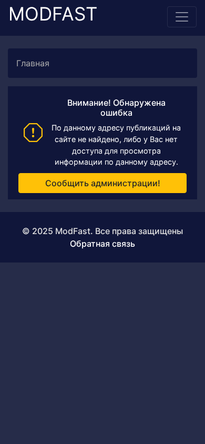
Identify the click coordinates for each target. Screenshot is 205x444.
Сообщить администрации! (102, 183)
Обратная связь (102, 243)
